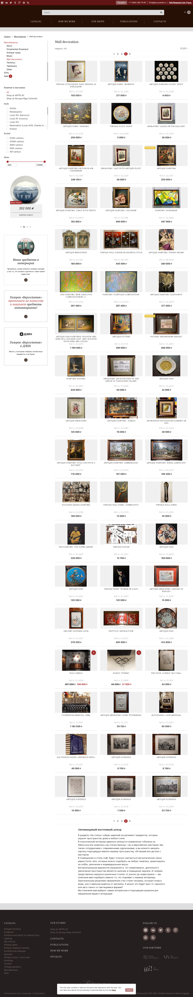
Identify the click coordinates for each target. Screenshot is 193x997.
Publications (59, 945)
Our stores (58, 923)
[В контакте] (6, 3)
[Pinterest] (24, 3)
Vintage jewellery (12, 966)
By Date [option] (183, 48)
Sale (7, 76)
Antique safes (10, 944)
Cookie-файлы (39, 993)
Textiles (8, 963)
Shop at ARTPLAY (15, 95)
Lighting (8, 938)
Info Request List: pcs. (180, 2)
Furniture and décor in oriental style (21, 935)
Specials (8, 954)
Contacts (57, 938)
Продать (122, 2)
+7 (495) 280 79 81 (137, 2)
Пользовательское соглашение (17, 993)
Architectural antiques (15, 951)
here (114, 990)
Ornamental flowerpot (17, 49)
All (8, 92)
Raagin (186, 993)
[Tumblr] (15, 3)
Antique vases (13, 52)
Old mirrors (9, 941)
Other (9, 69)
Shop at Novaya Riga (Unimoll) (22, 98)
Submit (129, 990)
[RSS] (28, 3)
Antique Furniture (12, 929)
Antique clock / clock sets (17, 957)
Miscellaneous (11, 42)
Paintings (8, 960)
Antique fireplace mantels (16, 948)
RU (185, 12)
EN (189, 12)
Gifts (6, 72)
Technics (11, 62)
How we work (59, 950)
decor (9, 45)
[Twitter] (11, 3)
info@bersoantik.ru (157, 2)
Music (9, 56)
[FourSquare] (19, 3)
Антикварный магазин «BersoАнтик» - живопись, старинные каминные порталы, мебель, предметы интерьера (20, 12)
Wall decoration (14, 59)
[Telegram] (2, 3)
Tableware (12, 66)
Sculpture (8, 932)
